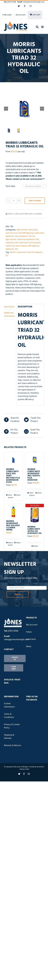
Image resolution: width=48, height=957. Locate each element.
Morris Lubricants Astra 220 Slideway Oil (34, 530)
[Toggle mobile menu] (42, 26)
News (28, 646)
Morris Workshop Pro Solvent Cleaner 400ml (13, 526)
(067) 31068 (12, 1)
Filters (29, 632)
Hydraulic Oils (12, 236)
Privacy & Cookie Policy (12, 726)
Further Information (9, 705)
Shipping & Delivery (9, 736)
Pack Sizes (10, 186)
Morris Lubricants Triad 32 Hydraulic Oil (24, 254)
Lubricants (31, 639)
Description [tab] (9, 307)
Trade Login (7, 14)
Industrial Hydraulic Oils (28, 239)
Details (18, 495)
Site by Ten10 (24, 769)
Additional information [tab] (9, 314)
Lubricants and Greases (16, 246)
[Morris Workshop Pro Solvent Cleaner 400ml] (13, 511)
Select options (10, 496)
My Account (21, 14)
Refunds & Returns (12, 745)
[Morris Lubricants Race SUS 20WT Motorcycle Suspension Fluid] (13, 459)
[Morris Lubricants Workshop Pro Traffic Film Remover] (34, 459)
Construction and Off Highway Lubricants (25, 233)
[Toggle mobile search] (37, 26)
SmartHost (40, 766)
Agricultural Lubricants (27, 230)
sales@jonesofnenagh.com (33, 1)
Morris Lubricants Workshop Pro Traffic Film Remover (33, 475)
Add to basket (35, 200)
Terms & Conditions (9, 716)
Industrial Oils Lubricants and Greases (23, 242)
